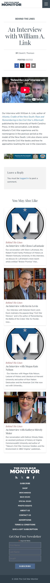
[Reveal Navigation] (46, 4)
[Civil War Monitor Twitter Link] (22, 478)
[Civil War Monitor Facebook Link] (34, 478)
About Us (25, 510)
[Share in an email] (33, 65)
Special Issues (25, 501)
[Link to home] (11, 4)
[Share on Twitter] (22, 65)
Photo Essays (25, 505)
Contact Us (25, 515)
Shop (25, 488)
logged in (24, 178)
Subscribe (25, 483)
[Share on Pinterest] (28, 65)
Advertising (25, 520)
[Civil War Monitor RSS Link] (16, 478)
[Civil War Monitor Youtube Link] (28, 478)
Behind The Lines (25, 18)
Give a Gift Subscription (25, 529)
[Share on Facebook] (16, 65)
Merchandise (25, 493)
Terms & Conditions (25, 524)
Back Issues (25, 497)
